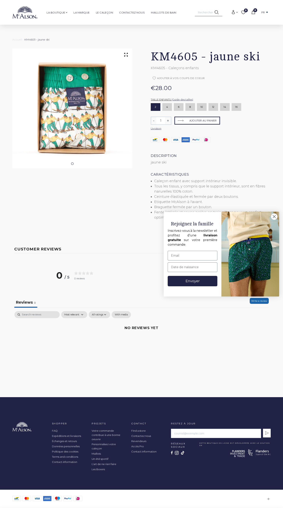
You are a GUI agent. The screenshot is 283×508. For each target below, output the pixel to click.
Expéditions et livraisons (66, 435)
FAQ (55, 430)
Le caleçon (104, 12)
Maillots (96, 453)
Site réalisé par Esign (269, 499)
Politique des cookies (65, 451)
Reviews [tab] (26, 302)
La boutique (56, 12)
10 (201, 106)
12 (213, 106)
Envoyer (193, 281)
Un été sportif (100, 458)
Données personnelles (66, 446)
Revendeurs (138, 441)
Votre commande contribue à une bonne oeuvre (106, 435)
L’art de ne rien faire (104, 464)
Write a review (259, 300)
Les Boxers (98, 469)
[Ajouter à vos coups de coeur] (243, 31)
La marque (82, 12)
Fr (263, 12)
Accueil (17, 39)
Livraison (156, 128)
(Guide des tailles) (182, 99)
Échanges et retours (64, 441)
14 (225, 106)
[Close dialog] (274, 216)
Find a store (138, 430)
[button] (72, 164)
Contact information (64, 461)
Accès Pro (137, 446)
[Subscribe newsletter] (267, 433)
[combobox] (208, 12)
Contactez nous (132, 12)
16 (236, 106)
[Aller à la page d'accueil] (24, 12)
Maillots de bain (163, 12)
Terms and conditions (65, 456)
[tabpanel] (141, 341)
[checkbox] (121, 314)
